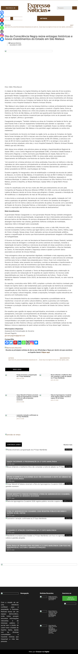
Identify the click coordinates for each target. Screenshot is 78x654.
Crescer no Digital (42, 652)
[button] (11, 18)
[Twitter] (11, 342)
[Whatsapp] (23, 342)
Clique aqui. (45, 352)
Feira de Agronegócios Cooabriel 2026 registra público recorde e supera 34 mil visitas (61, 396)
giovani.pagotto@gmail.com (15, 336)
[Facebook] (7, 342)
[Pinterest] (15, 342)
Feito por (32, 652)
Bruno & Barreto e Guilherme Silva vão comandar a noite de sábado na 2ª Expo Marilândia (61, 376)
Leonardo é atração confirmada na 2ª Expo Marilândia (27, 415)
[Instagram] (32, 342)
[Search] (74, 8)
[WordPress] (28, 342)
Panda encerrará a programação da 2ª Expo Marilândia (27, 375)
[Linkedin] (19, 342)
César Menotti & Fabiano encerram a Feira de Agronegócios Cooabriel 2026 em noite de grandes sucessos (27, 397)
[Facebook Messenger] (36, 342)
